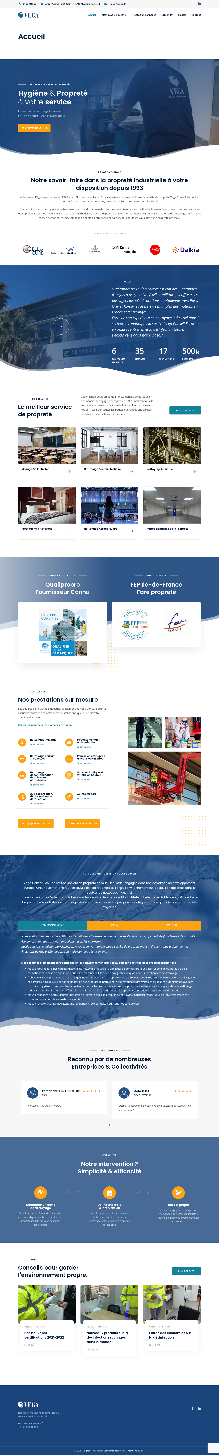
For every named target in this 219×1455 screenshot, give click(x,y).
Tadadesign (97, 1450)
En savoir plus (37, 744)
